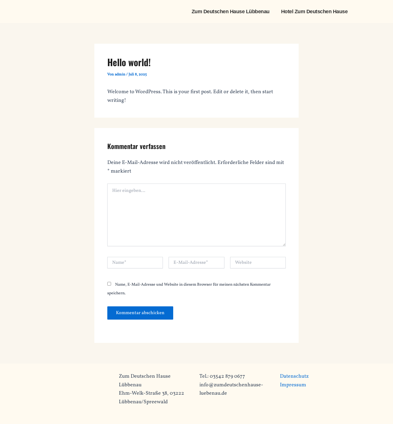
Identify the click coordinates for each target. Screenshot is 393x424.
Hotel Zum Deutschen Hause (314, 11)
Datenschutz (294, 376)
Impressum (293, 385)
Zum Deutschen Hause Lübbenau (231, 11)
